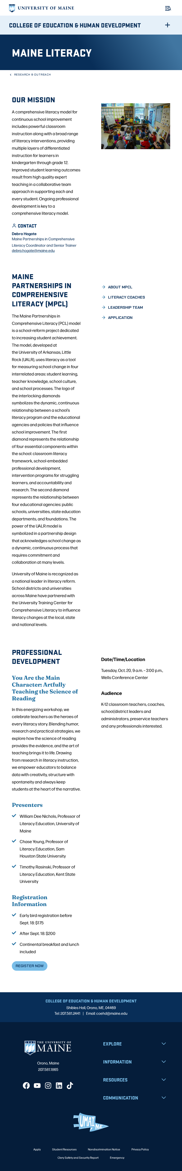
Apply (37, 1149)
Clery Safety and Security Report (78, 1157)
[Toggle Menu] (168, 8)
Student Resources (64, 1149)
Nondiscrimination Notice (104, 1149)
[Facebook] (26, 1085)
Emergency (117, 1157)
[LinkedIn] (59, 1085)
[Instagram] (48, 1085)
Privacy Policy (140, 1149)
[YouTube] (37, 1085)
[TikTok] (69, 1085)
